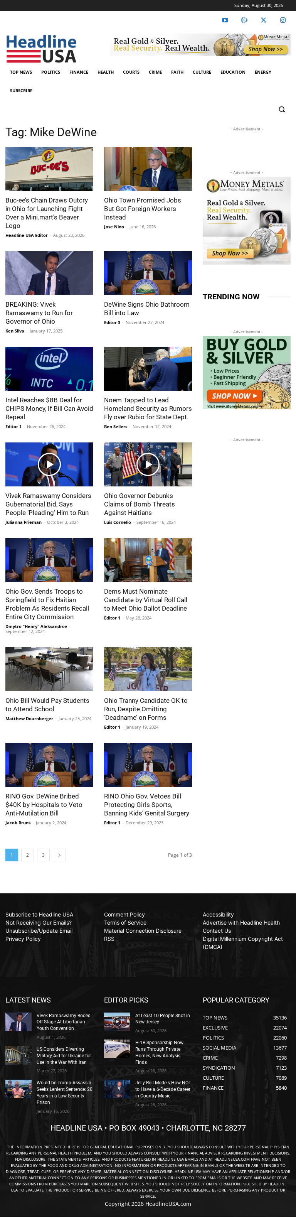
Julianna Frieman (23, 522)
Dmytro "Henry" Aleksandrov (36, 626)
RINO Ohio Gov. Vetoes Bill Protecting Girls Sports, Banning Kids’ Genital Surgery (146, 804)
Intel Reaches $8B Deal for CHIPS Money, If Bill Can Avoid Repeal (49, 408)
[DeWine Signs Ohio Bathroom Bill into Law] (148, 273)
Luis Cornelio (117, 522)
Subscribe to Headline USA (39, 914)
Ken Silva (14, 331)
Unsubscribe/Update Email (38, 930)
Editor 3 (112, 322)
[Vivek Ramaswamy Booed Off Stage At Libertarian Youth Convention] (18, 1022)
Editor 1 (13, 426)
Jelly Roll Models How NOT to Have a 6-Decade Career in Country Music (163, 1089)
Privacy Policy (23, 938)
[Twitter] (263, 20)
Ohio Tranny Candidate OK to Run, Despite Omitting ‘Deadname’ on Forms (146, 709)
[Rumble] (244, 20)
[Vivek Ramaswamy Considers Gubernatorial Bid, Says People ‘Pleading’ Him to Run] (49, 464)
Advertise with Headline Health (241, 922)
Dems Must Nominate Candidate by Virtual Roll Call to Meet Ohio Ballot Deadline (145, 599)
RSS (109, 938)
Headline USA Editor (26, 235)
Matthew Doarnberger (29, 718)
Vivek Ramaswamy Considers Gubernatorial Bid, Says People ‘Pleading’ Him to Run (48, 504)
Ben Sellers (115, 426)
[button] (281, 109)
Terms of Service (125, 922)
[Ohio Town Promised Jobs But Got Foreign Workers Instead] (148, 169)
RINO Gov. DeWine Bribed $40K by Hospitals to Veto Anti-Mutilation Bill (43, 804)
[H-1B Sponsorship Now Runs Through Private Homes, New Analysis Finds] (117, 1049)
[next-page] (59, 855)
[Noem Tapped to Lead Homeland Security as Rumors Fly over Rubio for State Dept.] (148, 369)
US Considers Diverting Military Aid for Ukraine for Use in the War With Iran (64, 1056)
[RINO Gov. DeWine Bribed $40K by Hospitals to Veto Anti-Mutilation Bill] (49, 765)
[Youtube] (225, 20)
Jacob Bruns (17, 822)
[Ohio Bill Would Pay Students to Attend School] (49, 669)
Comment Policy (124, 914)
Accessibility (218, 914)
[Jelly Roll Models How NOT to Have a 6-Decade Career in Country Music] (117, 1089)
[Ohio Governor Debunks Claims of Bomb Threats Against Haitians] (148, 464)
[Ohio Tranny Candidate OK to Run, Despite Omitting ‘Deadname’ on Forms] (148, 669)
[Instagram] (283, 20)
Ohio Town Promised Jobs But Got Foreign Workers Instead (142, 208)
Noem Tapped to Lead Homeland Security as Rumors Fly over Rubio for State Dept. (148, 408)
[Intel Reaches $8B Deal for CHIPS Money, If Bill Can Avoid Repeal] (49, 369)
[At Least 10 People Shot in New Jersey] (117, 1022)
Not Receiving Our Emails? (38, 922)
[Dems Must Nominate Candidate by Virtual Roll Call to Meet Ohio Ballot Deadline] (148, 560)
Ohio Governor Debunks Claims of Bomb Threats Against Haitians (139, 504)
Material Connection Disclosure (143, 930)
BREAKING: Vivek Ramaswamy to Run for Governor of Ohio (39, 312)
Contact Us (217, 930)
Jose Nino (114, 227)
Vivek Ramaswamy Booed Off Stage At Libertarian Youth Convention (64, 1022)
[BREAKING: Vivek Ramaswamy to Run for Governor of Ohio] (49, 273)
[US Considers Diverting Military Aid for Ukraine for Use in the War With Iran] (18, 1055)
